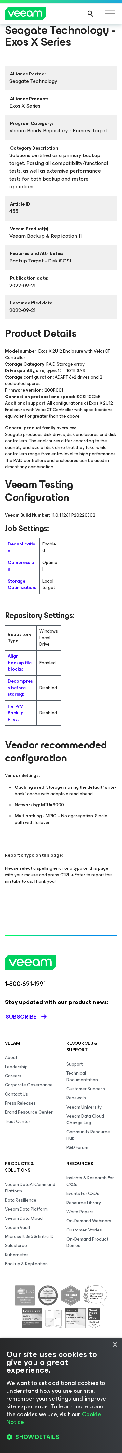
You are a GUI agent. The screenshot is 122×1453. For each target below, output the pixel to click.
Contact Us (16, 1094)
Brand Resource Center (29, 1112)
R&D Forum (77, 1147)
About (11, 1057)
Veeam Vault (17, 1227)
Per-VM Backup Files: (16, 713)
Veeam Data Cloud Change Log (85, 1119)
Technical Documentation (82, 1076)
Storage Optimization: (22, 584)
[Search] (90, 14)
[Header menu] (110, 14)
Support (74, 1064)
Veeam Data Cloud (24, 1218)
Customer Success (85, 1089)
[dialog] (61, 1395)
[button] (61, 1437)
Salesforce (16, 1245)
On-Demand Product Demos (87, 1242)
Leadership (16, 1066)
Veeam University (84, 1107)
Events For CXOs (82, 1193)
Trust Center (17, 1121)
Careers (13, 1076)
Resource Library (83, 1202)
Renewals (76, 1098)
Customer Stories (84, 1230)
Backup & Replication (26, 1264)
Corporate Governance (29, 1085)
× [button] (114, 1344)
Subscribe (21, 1017)
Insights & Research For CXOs (90, 1181)
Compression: (21, 566)
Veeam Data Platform (26, 1209)
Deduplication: (21, 547)
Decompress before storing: (20, 688)
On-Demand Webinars (88, 1221)
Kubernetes (17, 1254)
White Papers (80, 1212)
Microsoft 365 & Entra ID (29, 1236)
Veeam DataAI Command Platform (30, 1188)
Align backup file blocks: (20, 663)
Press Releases (20, 1103)
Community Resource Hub (88, 1135)
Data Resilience (20, 1200)
